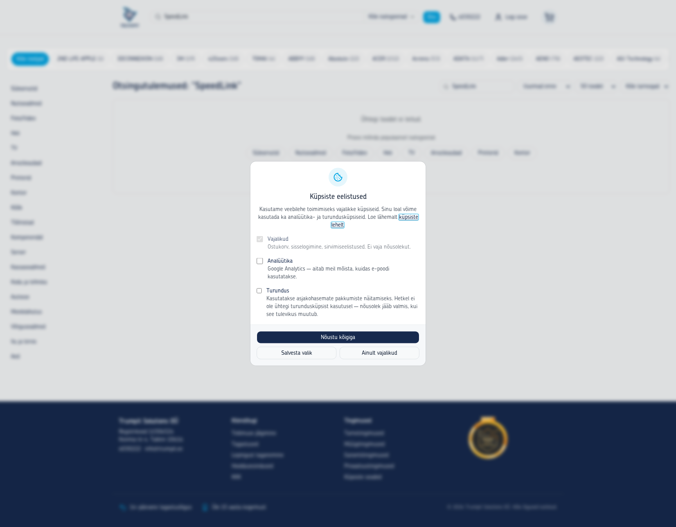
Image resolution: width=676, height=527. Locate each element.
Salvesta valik (296, 353)
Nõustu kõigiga (338, 337)
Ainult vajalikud (379, 353)
